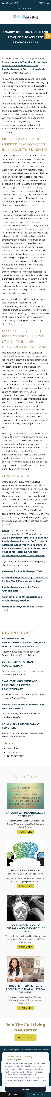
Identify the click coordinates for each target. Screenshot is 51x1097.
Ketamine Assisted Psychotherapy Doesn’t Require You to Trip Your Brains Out (23, 642)
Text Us (40, 1094)
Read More (25, 832)
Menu (42, 3)
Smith (5, 530)
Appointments (26, 8)
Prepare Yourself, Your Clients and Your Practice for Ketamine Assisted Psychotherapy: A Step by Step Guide (24, 65)
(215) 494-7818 (12, 3)
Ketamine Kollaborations (16, 544)
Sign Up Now (25, 1037)
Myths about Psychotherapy (18, 606)
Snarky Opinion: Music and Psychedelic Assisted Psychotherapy (20, 685)
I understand (25, 1089)
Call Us (14, 1094)
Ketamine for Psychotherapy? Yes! (22, 571)
